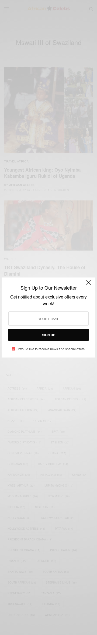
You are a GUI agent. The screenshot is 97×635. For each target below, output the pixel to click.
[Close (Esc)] (88, 285)
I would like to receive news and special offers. (51, 349)
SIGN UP (48, 334)
